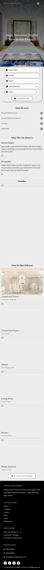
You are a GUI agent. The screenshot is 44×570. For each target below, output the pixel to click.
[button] (22, 113)
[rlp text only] (12, 3)
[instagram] (5, 563)
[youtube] (18, 563)
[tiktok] (14, 563)
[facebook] (9, 563)
